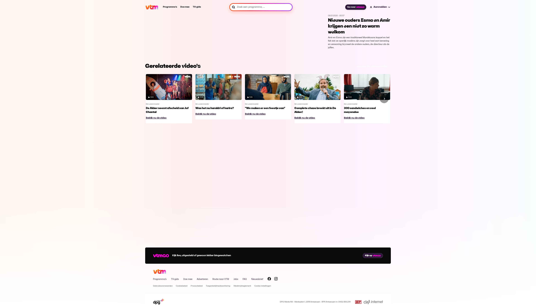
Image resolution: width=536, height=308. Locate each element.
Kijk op (368, 255)
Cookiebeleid (181, 286)
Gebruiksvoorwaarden (163, 286)
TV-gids (197, 7)
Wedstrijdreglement (242, 286)
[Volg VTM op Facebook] (269, 279)
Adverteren (202, 279)
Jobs (236, 279)
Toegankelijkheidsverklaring (218, 286)
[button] (380, 7)
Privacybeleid (197, 286)
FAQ (245, 279)
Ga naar (351, 7)
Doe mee (184, 7)
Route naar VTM (220, 279)
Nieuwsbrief (257, 279)
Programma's (170, 7)
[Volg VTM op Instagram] (276, 279)
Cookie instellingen (262, 286)
